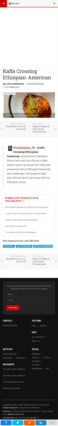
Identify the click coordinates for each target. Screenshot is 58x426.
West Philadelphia (24, 246)
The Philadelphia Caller (13, 382)
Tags (34, 326)
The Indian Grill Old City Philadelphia (20, 232)
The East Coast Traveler (14, 369)
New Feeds (20, 358)
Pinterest (36, 361)
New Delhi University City (16, 226)
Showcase (7, 358)
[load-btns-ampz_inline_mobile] (52, 422)
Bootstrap (6, 411)
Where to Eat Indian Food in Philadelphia (21, 199)
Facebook (36, 354)
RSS (47, 369)
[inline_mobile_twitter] (17, 422)
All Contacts (38, 337)
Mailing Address (10, 326)
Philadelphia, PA (24, 147)
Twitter (35, 358)
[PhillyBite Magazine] (14, 3)
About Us (36, 341)
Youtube (35, 365)
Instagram (36, 369)
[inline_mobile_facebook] (6, 422)
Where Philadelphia (11, 388)
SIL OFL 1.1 (35, 418)
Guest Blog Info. (10, 354)
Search (43, 326)
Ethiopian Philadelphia (43, 246)
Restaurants (9, 246)
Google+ (47, 358)
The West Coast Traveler (14, 376)
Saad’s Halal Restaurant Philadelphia (21, 220)
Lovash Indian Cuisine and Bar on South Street (25, 213)
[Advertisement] (29, 37)
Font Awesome (8, 418)
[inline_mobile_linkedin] (40, 422)
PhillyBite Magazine (10, 408)
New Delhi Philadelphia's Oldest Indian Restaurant (26, 207)
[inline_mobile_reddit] (29, 422)
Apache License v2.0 (16, 414)
